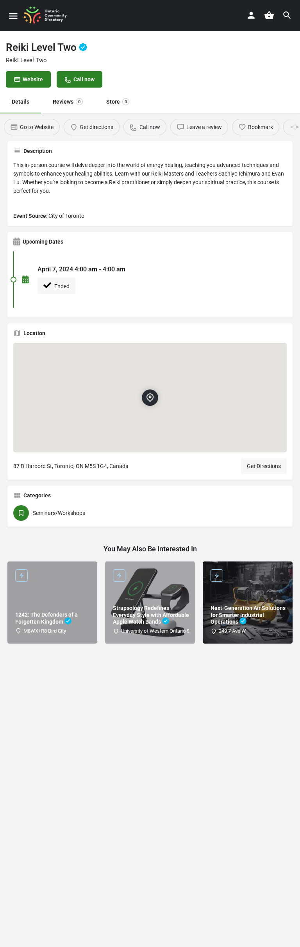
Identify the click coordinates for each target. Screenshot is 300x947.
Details (20, 102)
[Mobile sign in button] (251, 15)
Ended (61, 286)
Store (116, 102)
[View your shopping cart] (269, 15)
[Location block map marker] (150, 397)
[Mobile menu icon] (13, 15)
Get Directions (264, 466)
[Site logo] (48, 15)
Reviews (66, 102)
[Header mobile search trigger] (287, 15)
